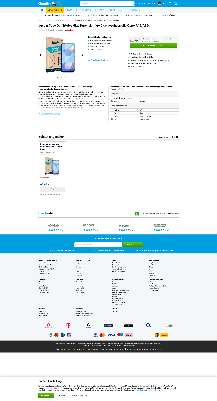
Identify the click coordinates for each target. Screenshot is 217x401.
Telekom (78, 273)
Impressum (80, 349)
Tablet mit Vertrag (44, 292)
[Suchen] (132, 3)
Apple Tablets (43, 286)
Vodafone (79, 275)
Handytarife (100, 10)
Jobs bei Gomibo (154, 288)
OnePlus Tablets (44, 290)
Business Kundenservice (83, 315)
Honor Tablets (43, 282)
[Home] (42, 10)
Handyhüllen (80, 282)
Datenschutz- (139, 390)
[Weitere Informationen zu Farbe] (112, 119)
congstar (78, 263)
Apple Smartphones (118, 263)
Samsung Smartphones (119, 265)
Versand (114, 288)
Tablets (112, 10)
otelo (77, 271)
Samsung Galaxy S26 (45, 265)
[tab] (57, 77)
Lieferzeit (115, 286)
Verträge (114, 296)
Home (40, 20)
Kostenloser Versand (53, 194)
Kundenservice (136, 10)
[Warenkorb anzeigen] (176, 3)
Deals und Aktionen (118, 304)
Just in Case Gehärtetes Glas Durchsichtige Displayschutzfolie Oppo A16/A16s (95, 20)
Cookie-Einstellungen (92, 349)
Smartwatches (80, 292)
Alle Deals (115, 311)
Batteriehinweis (116, 294)
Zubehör (122, 10)
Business (79, 308)
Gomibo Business (81, 311)
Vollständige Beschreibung (50, 114)
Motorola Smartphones (119, 269)
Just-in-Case (65, 20)
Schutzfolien (55, 20)
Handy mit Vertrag (83, 10)
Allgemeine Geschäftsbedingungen (137, 349)
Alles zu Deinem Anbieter (119, 302)
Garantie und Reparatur (119, 292)
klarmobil (78, 267)
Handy (69, 10)
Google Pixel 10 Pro (45, 273)
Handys (115, 260)
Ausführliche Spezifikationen (98, 60)
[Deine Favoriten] (170, 3)
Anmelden (151, 4)
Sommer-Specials (55, 10)
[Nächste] (82, 55)
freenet (78, 265)
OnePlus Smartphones (119, 267)
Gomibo (42, 308)
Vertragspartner (153, 290)
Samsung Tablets (44, 284)
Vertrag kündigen (117, 298)
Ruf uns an (152, 282)
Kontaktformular (154, 284)
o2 (76, 269)
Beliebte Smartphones (49, 260)
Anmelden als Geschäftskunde (85, 313)
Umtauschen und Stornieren (120, 290)
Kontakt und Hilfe (156, 279)
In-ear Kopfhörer (81, 288)
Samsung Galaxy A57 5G (47, 269)
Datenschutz (43, 315)
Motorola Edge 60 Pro (46, 267)
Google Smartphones (118, 271)
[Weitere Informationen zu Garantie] (112, 101)
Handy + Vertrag (83, 260)
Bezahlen (115, 282)
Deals (114, 308)
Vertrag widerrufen (117, 300)
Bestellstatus (116, 284)
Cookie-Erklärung (153, 390)
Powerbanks (79, 286)
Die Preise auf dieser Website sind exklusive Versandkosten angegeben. (139, 343)
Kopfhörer (79, 290)
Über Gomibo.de (61, 349)
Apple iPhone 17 (44, 263)
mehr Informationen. (129, 345)
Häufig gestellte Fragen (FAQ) (158, 286)
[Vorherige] (40, 55)
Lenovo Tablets (43, 288)
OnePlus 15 (42, 271)
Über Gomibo (43, 311)
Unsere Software (44, 313)
